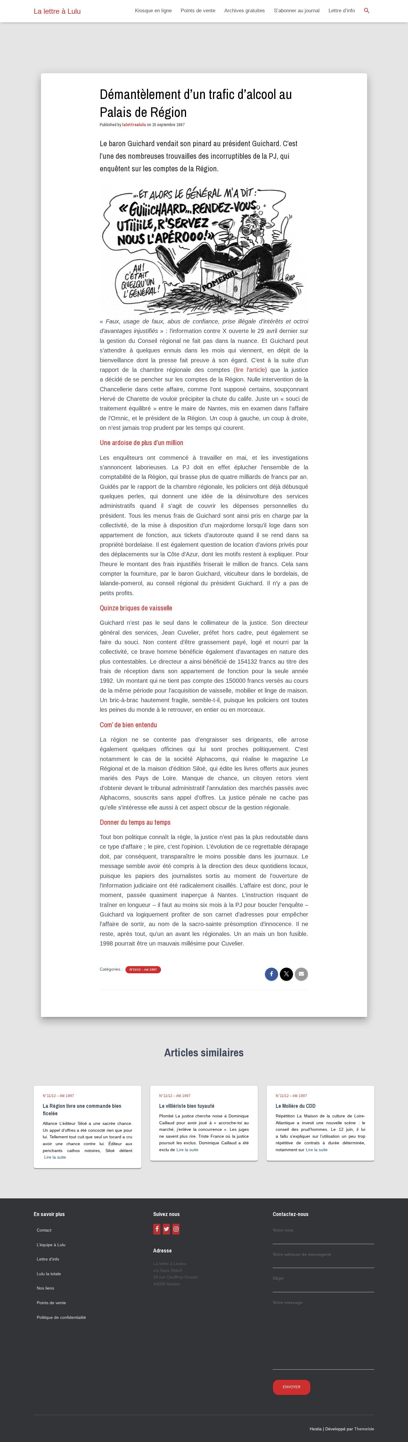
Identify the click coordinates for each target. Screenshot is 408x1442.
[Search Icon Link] (366, 11)
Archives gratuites (244, 10)
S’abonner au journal (297, 10)
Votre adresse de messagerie (302, 1254)
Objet (278, 1278)
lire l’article (250, 369)
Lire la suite (55, 1157)
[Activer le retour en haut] (396, 1430)
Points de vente (198, 10)
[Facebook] (156, 1229)
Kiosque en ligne (153, 10)
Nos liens (45, 1288)
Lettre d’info (342, 10)
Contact (44, 1230)
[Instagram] (176, 1229)
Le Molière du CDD (296, 1106)
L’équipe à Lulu (51, 1244)
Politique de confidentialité (61, 1317)
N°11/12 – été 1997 (143, 969)
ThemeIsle (364, 1428)
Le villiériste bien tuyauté (186, 1106)
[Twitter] (166, 1229)
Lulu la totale (49, 1273)
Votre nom (283, 1230)
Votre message (288, 1302)
